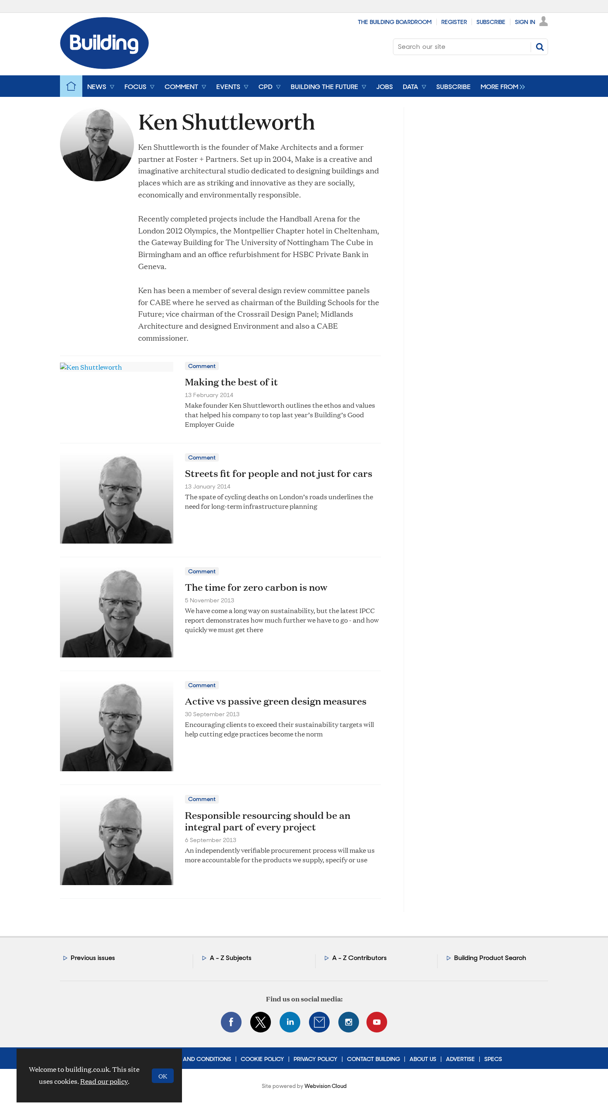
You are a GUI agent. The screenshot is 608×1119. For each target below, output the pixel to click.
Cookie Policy (262, 1059)
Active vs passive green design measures (275, 700)
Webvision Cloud (325, 1086)
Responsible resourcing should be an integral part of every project (267, 821)
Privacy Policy (316, 1059)
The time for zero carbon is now (256, 587)
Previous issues (93, 957)
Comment (201, 366)
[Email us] (319, 1022)
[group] (501, 86)
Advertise (460, 1059)
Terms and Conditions (197, 1059)
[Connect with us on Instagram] (348, 1022)
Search (539, 46)
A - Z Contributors (359, 957)
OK (162, 1075)
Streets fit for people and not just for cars (278, 473)
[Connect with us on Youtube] (377, 1022)
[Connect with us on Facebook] (231, 1022)
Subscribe (490, 22)
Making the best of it (231, 381)
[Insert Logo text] (104, 66)
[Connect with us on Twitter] (260, 1022)
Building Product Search (490, 957)
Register (454, 22)
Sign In (525, 22)
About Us (422, 1059)
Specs (493, 1059)
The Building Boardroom (395, 22)
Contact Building (373, 1059)
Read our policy (104, 1081)
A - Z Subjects (230, 957)
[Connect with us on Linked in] (290, 1022)
